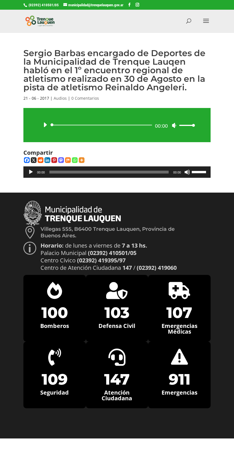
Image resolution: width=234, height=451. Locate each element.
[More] (81, 160)
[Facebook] (27, 160)
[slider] (185, 125)
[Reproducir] (45, 124)
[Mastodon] (61, 160)
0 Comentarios (85, 98)
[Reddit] (40, 160)
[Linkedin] (47, 160)
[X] (34, 160)
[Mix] (68, 160)
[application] (117, 125)
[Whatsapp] (75, 160)
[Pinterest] (54, 160)
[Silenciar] (174, 125)
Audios (60, 98)
